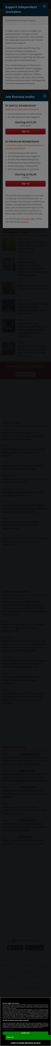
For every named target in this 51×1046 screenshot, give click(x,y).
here (28, 1014)
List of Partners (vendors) (8, 1029)
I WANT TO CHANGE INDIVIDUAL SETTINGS (25, 1043)
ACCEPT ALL (25, 1033)
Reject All (10, 1037)
